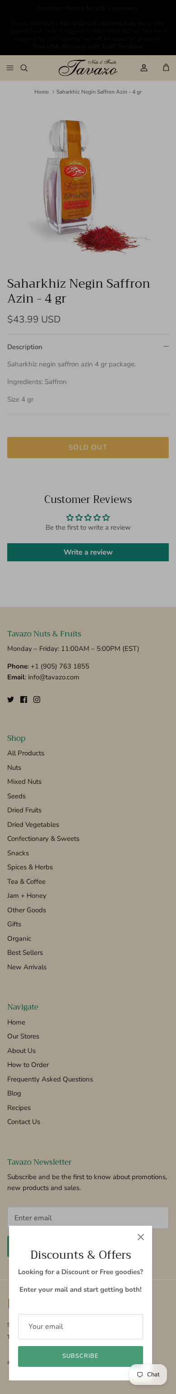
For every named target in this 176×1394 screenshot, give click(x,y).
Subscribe (80, 1356)
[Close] (141, 1237)
